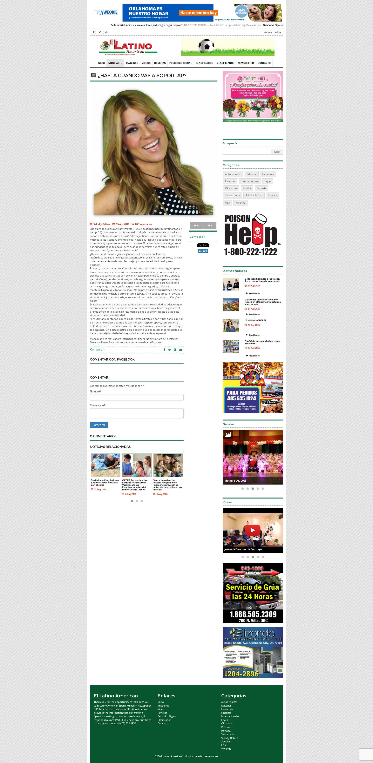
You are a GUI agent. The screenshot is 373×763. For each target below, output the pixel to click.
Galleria (268, 32)
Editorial (251, 174)
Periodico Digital (180, 63)
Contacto (264, 63)
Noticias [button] (114, 63)
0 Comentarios (143, 224)
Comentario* (97, 405)
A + (196, 225)
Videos (278, 32)
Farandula (268, 174)
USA (227, 202)
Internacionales (250, 181)
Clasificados (204, 63)
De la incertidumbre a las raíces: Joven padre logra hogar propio (105, 25)
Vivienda (240, 202)
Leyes (267, 181)
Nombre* (95, 391)
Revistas (160, 63)
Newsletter (246, 63)
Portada (261, 188)
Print (204, 250)
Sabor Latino (232, 195)
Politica (247, 188)
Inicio (101, 63)
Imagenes (132, 63)
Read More (254, 293)
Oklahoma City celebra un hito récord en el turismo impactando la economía (264, 25)
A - (210, 225)
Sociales (272, 195)
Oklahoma (231, 188)
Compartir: (97, 349)
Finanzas (230, 181)
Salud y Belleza (101, 224)
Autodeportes (233, 174)
